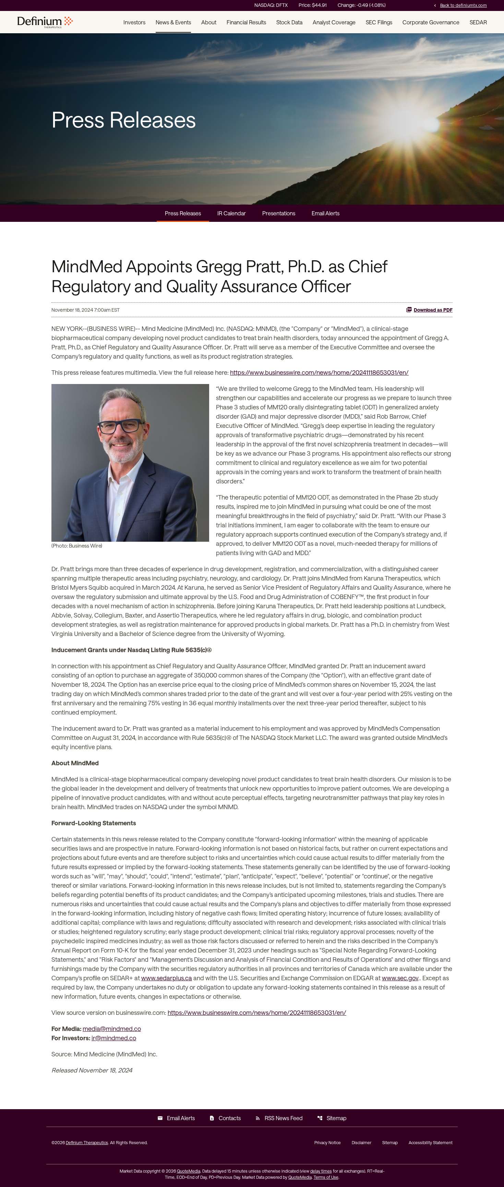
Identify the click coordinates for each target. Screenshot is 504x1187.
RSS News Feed (279, 1118)
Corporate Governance (431, 22)
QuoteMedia (188, 1170)
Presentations (278, 213)
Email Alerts (325, 213)
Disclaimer (361, 1142)
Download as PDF (433, 310)
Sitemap (332, 1118)
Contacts (225, 1118)
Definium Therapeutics (87, 1142)
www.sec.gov (400, 978)
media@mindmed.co (112, 1028)
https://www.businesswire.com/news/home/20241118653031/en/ (319, 372)
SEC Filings (379, 22)
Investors (134, 22)
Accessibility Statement (431, 1142)
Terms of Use (326, 1177)
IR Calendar (231, 213)
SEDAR (478, 22)
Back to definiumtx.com (460, 5)
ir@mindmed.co (114, 1038)
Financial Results (246, 22)
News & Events (173, 22)
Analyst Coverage (334, 22)
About (208, 22)
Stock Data (289, 22)
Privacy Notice (327, 1142)
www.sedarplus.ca (166, 978)
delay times (321, 1170)
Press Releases (183, 213)
